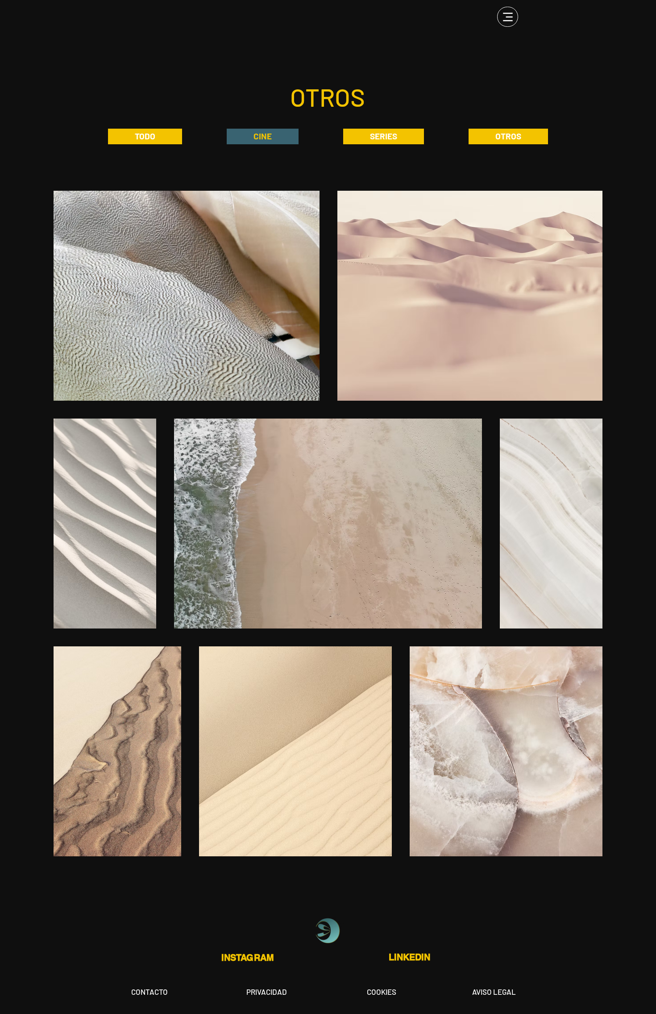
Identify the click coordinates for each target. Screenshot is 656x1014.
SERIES (383, 136)
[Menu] (507, 17)
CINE (262, 136)
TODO (145, 136)
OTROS (508, 136)
